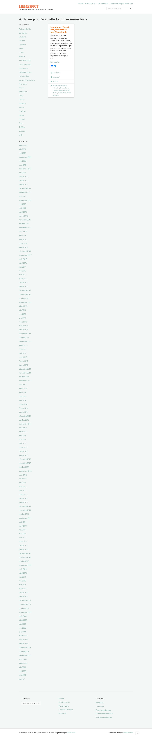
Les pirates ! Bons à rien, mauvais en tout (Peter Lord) (59, 29)
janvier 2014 (23, 412)
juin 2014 (22, 392)
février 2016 (23, 326)
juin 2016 (22, 310)
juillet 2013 (23, 432)
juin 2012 (22, 483)
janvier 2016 (23, 330)
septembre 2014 (25, 381)
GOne (21, 53)
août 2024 (23, 165)
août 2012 (23, 475)
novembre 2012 (25, 463)
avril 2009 (22, 632)
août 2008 (23, 659)
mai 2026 (22, 153)
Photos (21, 100)
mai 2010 (22, 581)
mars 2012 (23, 494)
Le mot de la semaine (27, 80)
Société (22, 119)
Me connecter (103, 4)
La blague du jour (25, 72)
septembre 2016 (25, 302)
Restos (21, 107)
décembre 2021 (25, 188)
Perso (21, 96)
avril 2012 (22, 491)
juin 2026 (22, 149)
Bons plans (23, 33)
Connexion (100, 706)
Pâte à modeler (58, 90)
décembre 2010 (25, 553)
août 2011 (23, 522)
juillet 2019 (23, 212)
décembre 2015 (25, 334)
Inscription (99, 703)
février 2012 (23, 498)
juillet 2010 (23, 573)
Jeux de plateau (25, 64)
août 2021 (23, 196)
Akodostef (56, 77)
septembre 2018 (25, 228)
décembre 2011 (25, 506)
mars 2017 (23, 279)
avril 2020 (22, 208)
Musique (22, 88)
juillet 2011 (23, 526)
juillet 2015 (23, 345)
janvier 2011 (23, 549)
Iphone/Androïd (25, 60)
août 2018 (23, 232)
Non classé (23, 92)
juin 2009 (22, 624)
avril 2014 (22, 400)
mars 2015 (23, 357)
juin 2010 (22, 577)
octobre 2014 (24, 377)
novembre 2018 (25, 220)
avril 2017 (22, 275)
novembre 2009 (25, 604)
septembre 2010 (25, 565)
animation (56, 88)
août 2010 (23, 569)
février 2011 (23, 546)
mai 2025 (22, 161)
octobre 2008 (24, 651)
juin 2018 (22, 236)
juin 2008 (22, 667)
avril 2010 (22, 585)
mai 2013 (22, 440)
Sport (21, 123)
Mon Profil (129, 4)
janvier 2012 (23, 502)
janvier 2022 (23, 184)
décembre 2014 (25, 369)
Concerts (22, 45)
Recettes (22, 104)
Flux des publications (103, 710)
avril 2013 (22, 443)
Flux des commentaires (104, 714)
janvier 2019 (23, 216)
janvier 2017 (23, 287)
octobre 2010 (24, 561)
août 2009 (23, 616)
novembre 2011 (25, 510)
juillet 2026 (23, 145)
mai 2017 (22, 271)
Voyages (22, 131)
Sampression (128, 733)
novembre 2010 (25, 557)
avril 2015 (22, 353)
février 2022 (23, 181)
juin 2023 (22, 173)
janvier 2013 (23, 455)
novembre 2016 (25, 294)
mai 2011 (22, 534)
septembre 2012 (25, 471)
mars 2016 (23, 322)
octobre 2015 (24, 338)
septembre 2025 (25, 157)
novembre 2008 (25, 648)
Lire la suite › (55, 62)
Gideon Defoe (64, 88)
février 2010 (23, 593)
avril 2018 (22, 239)
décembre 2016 (25, 290)
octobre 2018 (24, 224)
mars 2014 (23, 404)
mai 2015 (22, 349)
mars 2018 (23, 243)
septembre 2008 (25, 655)
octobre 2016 (24, 298)
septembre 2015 (25, 341)
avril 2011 (22, 538)
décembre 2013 (25, 416)
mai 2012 (22, 487)
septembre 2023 (25, 169)
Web (20, 135)
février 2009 (23, 640)
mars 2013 (23, 447)
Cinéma (22, 41)
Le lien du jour (24, 76)
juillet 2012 (23, 479)
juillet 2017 (23, 263)
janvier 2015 (23, 365)
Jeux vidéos (23, 68)
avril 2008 (22, 675)
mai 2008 (22, 671)
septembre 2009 (25, 612)
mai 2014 (22, 396)
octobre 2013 (24, 420)
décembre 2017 (25, 251)
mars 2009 (23, 636)
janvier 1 (22, 679)
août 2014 (23, 385)
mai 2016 (22, 314)
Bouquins (22, 37)
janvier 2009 (23, 644)
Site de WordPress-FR (104, 717)
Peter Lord (66, 90)
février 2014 (23, 408)
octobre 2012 (24, 467)
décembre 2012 (25, 459)
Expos (21, 49)
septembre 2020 (25, 200)
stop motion (62, 93)
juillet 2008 (23, 663)
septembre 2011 (25, 518)
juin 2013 (22, 436)
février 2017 (23, 283)
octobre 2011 (24, 514)
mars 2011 (23, 542)
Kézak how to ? (90, 4)
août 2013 (23, 428)
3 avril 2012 (56, 73)
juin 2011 (22, 530)
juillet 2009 (23, 620)
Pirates (55, 93)
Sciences (22, 111)
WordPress (71, 733)
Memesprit (23, 84)
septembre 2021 (25, 192)
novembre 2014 (25, 373)
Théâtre (22, 127)
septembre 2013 (25, 424)
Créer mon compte (117, 4)
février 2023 (23, 177)
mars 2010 (23, 589)
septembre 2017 (25, 255)
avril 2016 (22, 318)
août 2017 (23, 259)
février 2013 (23, 451)
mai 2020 (22, 204)
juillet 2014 (23, 389)
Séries (21, 115)
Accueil (80, 4)
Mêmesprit (29, 6)
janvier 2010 (23, 597)
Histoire (22, 56)
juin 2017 (22, 267)
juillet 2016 (23, 306)
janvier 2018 (23, 247)
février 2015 (23, 361)
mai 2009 (22, 628)
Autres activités (25, 29)
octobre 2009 (24, 608)
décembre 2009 (25, 600)
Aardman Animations (60, 85)
